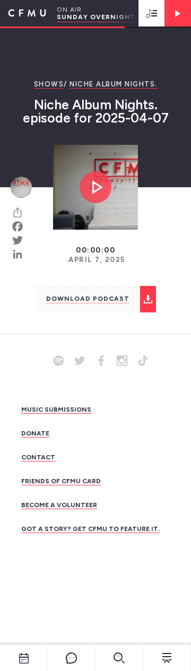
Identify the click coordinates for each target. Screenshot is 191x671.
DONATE (35, 433)
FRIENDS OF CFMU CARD (61, 481)
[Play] (177, 13)
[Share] (21, 213)
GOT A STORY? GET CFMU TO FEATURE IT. (90, 529)
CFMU (23, 13)
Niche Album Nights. (114, 84)
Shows (49, 84)
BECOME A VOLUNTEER (59, 505)
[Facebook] (21, 226)
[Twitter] (21, 240)
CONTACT (38, 457)
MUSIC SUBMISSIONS (56, 409)
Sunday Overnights (98, 17)
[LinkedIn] (21, 254)
